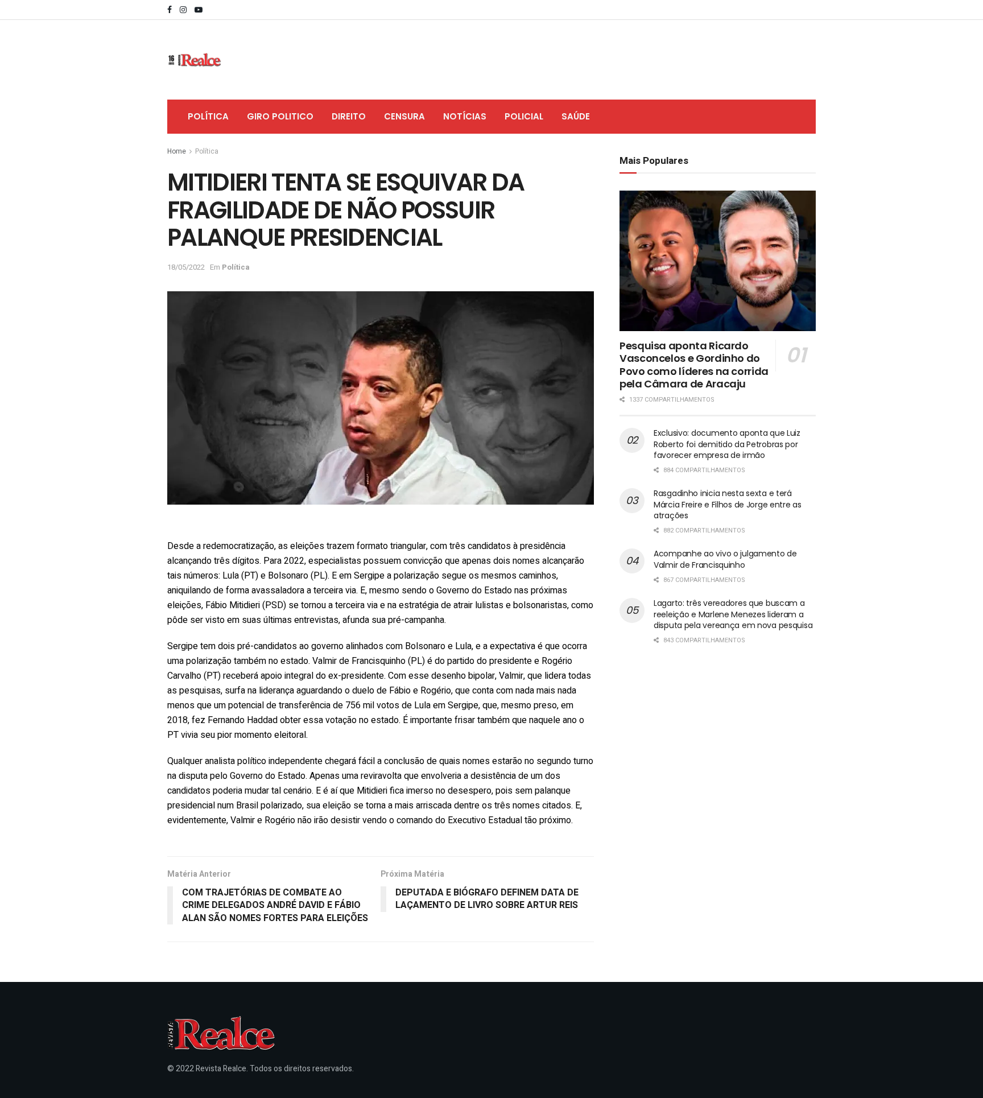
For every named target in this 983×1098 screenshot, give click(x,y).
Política (208, 116)
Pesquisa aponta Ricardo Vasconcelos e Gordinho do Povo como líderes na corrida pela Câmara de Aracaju (694, 365)
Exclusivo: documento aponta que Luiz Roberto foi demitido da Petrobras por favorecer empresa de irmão (727, 444)
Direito (349, 116)
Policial (524, 116)
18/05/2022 (186, 267)
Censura (404, 116)
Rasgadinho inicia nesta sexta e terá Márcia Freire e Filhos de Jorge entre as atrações (728, 504)
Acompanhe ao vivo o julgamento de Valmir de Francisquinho (725, 559)
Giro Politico (280, 116)
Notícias (464, 116)
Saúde (575, 116)
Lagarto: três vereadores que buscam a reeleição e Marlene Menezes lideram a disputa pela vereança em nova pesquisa (733, 614)
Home (176, 151)
